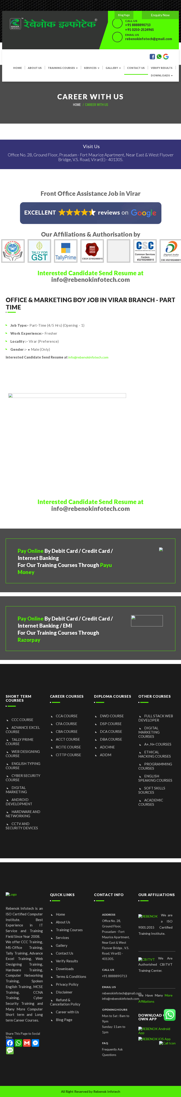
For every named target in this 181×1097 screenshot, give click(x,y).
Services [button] (90, 68)
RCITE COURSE (68, 747)
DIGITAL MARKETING (16, 789)
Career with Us (67, 1012)
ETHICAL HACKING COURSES (154, 754)
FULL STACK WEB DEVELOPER (155, 718)
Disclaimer (64, 992)
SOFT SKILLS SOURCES (151, 790)
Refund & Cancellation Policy (65, 1002)
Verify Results (162, 68)
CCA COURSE (67, 716)
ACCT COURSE (68, 739)
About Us (63, 922)
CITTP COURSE (68, 755)
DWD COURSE (112, 716)
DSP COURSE (111, 724)
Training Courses (69, 930)
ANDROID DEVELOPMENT (19, 801)
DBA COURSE (111, 739)
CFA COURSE (66, 724)
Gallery (61, 945)
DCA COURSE (111, 731)
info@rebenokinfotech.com (88, 357)
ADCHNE (107, 747)
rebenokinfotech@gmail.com (148, 39)
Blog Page (124, 15)
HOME (17, 68)
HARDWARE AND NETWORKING (23, 813)
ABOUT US (35, 68)
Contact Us (64, 953)
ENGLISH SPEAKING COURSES (155, 778)
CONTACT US (136, 68)
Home (60, 914)
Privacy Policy (67, 984)
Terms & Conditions (71, 976)
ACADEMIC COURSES (150, 802)
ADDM (105, 755)
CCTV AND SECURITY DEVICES (22, 826)
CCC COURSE (22, 719)
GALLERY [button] (112, 68)
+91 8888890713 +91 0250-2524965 (139, 27)
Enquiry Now (160, 15)
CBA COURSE (67, 731)
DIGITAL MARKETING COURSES (149, 732)
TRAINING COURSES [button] (61, 68)
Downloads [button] (160, 75)
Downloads (65, 969)
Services (62, 937)
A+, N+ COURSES (157, 744)
